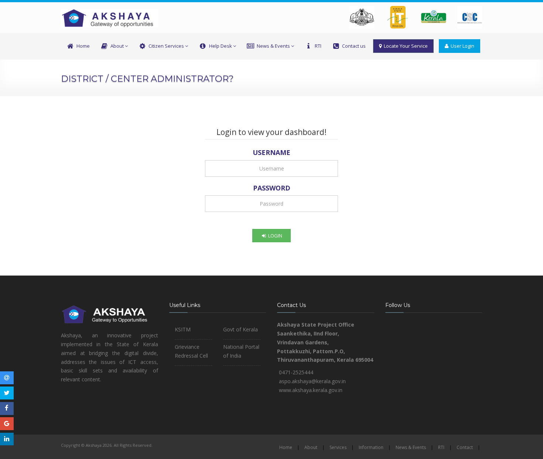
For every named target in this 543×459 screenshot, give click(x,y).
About (117, 46)
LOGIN (274, 235)
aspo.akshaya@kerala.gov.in (312, 381)
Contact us (354, 46)
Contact (465, 447)
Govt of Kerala (240, 329)
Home (83, 46)
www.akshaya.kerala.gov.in (310, 390)
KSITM (183, 329)
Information (371, 447)
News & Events (273, 46)
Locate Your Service (405, 46)
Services (337, 447)
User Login (461, 46)
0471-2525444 (296, 372)
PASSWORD (271, 187)
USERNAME (271, 152)
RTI (318, 46)
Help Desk (220, 46)
